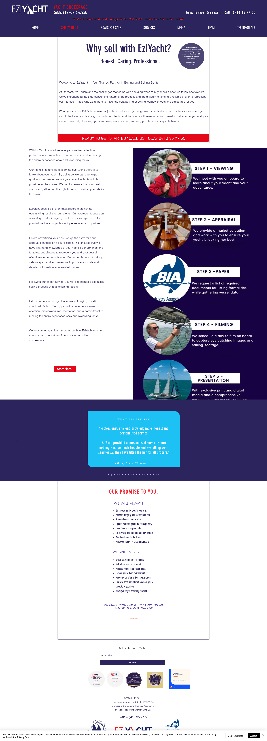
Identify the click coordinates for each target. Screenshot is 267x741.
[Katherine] (156, 474)
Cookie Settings (235, 735)
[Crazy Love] (147, 474)
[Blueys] (133, 474)
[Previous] (16, 440)
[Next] (250, 440)
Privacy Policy (24, 737)
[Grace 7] (153, 474)
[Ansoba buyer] (117, 474)
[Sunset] (125, 474)
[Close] (263, 736)
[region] (190, 55)
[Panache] (144, 474)
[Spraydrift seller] (108, 474)
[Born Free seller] (119, 474)
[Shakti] (158, 474)
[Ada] (122, 474)
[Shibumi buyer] (111, 474)
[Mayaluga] (136, 474)
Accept (253, 735)
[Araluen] (142, 474)
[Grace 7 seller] (150, 474)
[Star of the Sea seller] (128, 474)
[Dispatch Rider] (114, 474)
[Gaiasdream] (139, 474)
